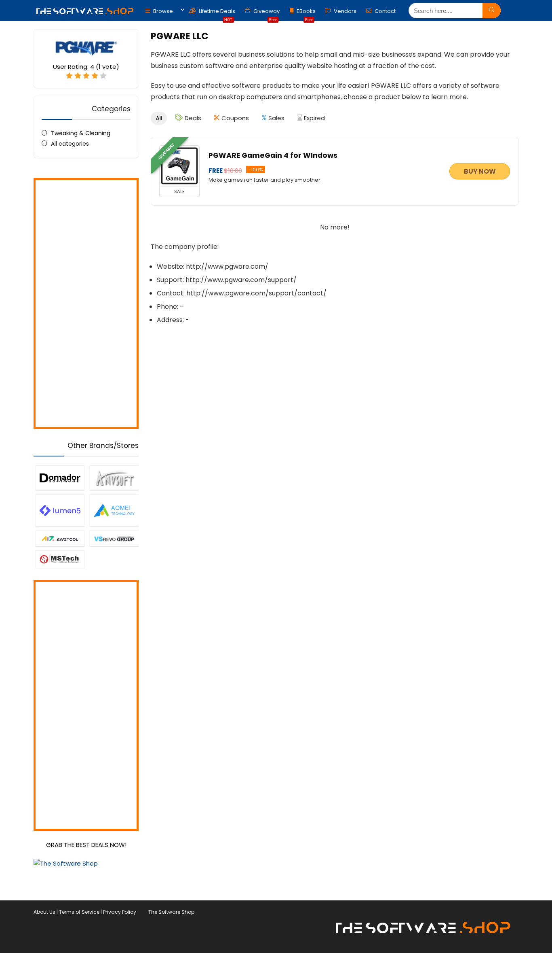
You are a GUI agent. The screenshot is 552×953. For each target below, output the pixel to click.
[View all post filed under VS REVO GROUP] (114, 538)
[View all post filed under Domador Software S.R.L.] (60, 477)
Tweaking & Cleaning (80, 133)
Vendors (344, 11)
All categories (70, 144)
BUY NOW (480, 171)
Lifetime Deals (216, 13)
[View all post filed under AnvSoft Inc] (114, 477)
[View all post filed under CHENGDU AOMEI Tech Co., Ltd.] (114, 510)
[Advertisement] (86, 303)
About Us (44, 911)
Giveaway (266, 13)
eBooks (306, 13)
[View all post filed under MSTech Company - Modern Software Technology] (60, 559)
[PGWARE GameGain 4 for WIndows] (179, 166)
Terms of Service (79, 911)
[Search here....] (491, 10)
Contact (384, 11)
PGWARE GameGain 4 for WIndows (273, 155)
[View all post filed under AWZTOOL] (60, 538)
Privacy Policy (119, 911)
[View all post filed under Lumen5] (60, 510)
